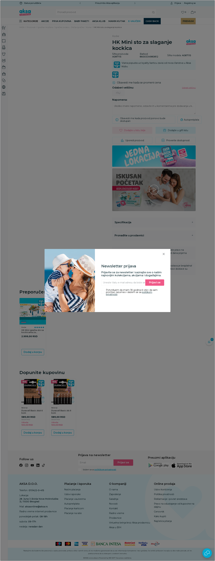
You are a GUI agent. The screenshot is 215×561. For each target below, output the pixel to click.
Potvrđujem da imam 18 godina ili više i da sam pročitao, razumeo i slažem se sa (132, 292)
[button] (163, 253)
